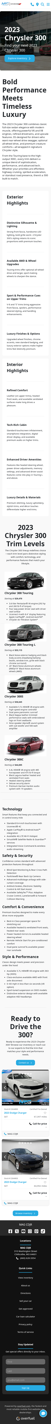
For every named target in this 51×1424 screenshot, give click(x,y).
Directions (26, 1293)
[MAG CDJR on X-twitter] (15, 1231)
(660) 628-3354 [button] (28, 1258)
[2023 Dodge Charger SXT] (25, 1087)
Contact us (24, 1062)
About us (25, 1285)
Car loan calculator (25, 1316)
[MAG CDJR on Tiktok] (42, 1231)
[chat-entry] (43, 1413)
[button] (32, 4)
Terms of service (25, 1332)
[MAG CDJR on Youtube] (22, 1231)
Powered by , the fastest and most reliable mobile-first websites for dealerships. (25, 1409)
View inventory (25, 1277)
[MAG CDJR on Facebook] (9, 1231)
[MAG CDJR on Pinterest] (35, 1231)
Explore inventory (17, 58)
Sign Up (25, 1388)
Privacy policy (25, 1324)
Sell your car (25, 1300)
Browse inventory (23, 1213)
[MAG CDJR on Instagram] (29, 1231)
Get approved (25, 1308)
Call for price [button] (40, 1123)
